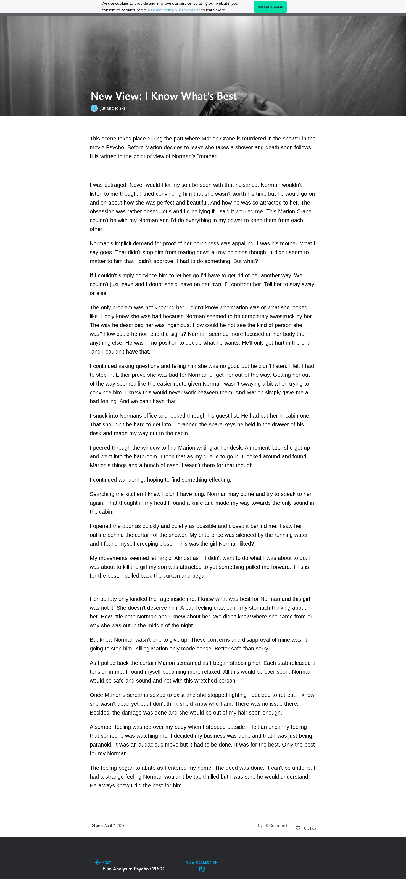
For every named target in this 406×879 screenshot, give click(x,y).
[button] (260, 825)
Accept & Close (270, 7)
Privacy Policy (162, 10)
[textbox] (203, 461)
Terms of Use (189, 10)
